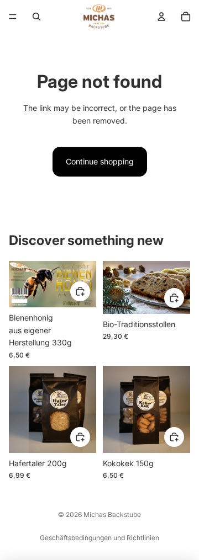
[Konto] (161, 16)
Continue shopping (100, 161)
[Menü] (12, 16)
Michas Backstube (112, 514)
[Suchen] (36, 16)
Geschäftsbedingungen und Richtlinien (99, 538)
